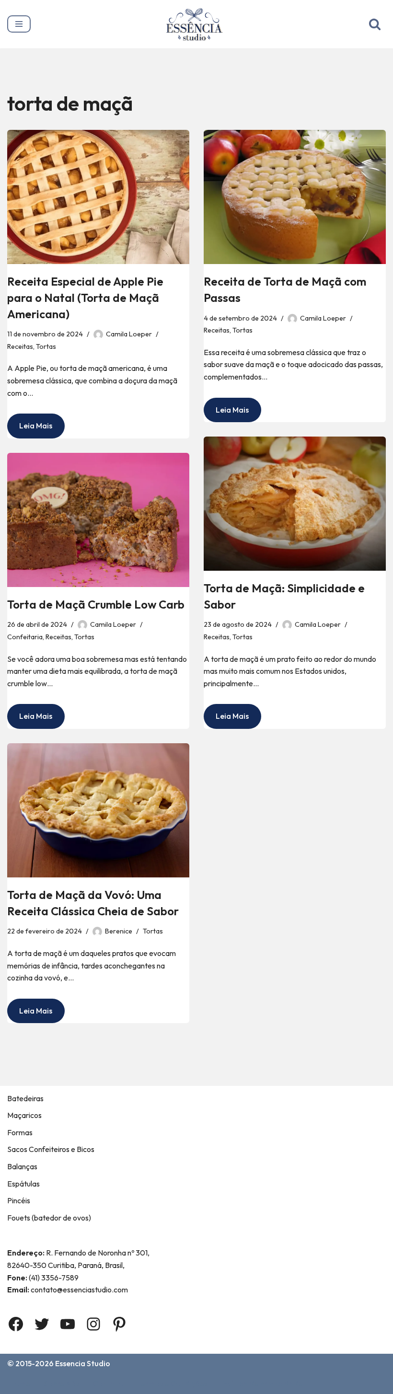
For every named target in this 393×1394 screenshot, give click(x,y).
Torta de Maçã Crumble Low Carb (96, 604)
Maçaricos (24, 1115)
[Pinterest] (119, 1324)
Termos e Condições (172, 1383)
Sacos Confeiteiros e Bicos (50, 1149)
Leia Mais (29, 429)
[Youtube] (67, 1324)
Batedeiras (25, 1098)
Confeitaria (25, 637)
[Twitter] (41, 1324)
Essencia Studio (82, 1363)
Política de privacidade (261, 1383)
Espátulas (23, 1183)
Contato (107, 1383)
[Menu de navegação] (19, 24)
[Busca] (375, 24)
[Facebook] (15, 1324)
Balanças (22, 1166)
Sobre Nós (61, 1383)
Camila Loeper (129, 334)
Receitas (20, 346)
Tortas (46, 346)
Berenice (118, 931)
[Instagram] (93, 1324)
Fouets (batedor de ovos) (49, 1217)
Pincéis (18, 1200)
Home (19, 1383)
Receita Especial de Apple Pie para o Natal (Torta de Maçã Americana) (85, 297)
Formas (20, 1132)
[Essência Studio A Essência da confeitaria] (196, 24)
